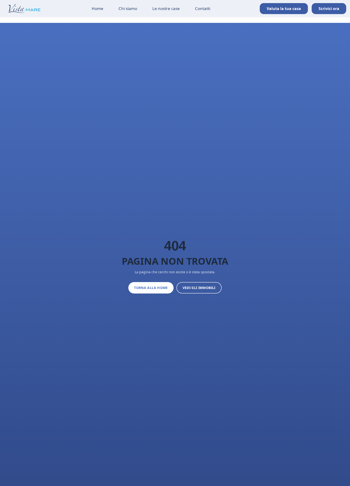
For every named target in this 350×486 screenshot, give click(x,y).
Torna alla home (151, 287)
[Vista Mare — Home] (21, 8)
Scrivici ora (329, 8)
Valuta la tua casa (284, 8)
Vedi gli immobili (199, 287)
